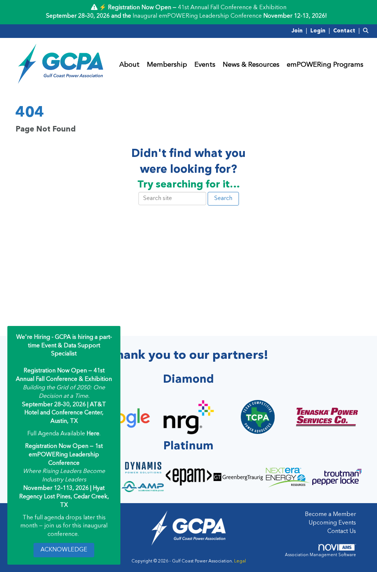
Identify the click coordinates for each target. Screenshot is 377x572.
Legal (240, 561)
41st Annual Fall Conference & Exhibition (232, 8)
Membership (167, 65)
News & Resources (251, 65)
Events (204, 65)
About (129, 65)
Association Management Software (320, 555)
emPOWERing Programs (325, 65)
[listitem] (300, 31)
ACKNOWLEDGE (63, 550)
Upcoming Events (332, 523)
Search (223, 198)
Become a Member (330, 514)
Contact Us (341, 531)
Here (93, 434)
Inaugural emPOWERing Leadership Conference (197, 16)
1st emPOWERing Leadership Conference (66, 454)
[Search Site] (367, 31)
